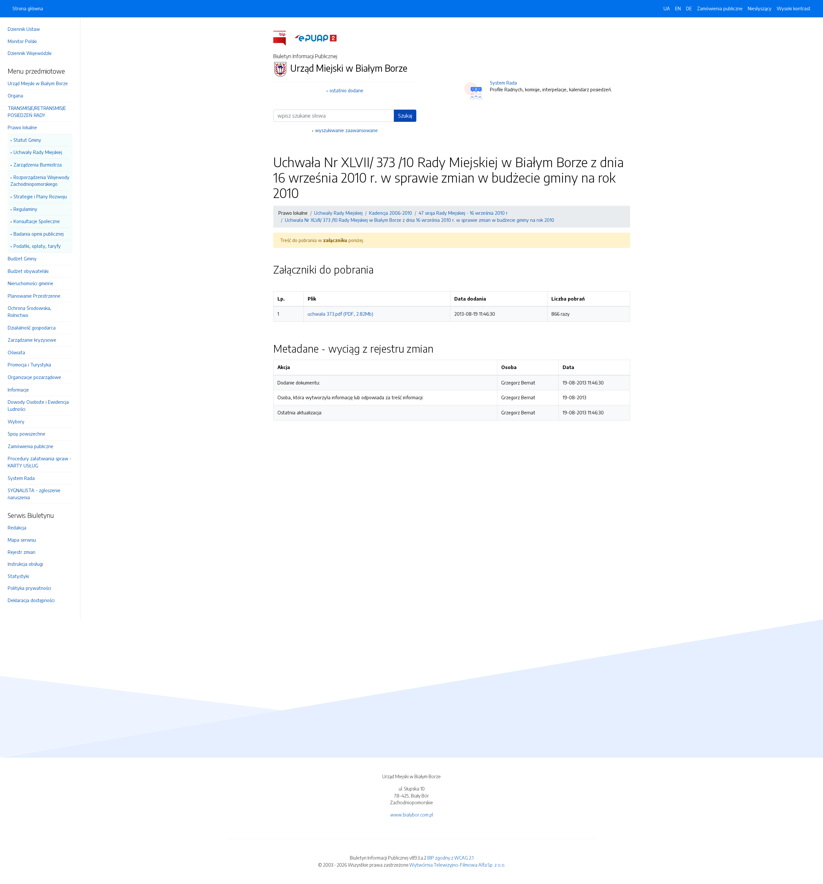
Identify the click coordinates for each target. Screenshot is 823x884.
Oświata (16, 352)
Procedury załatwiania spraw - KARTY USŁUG (39, 462)
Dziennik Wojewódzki (29, 53)
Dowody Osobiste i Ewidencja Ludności (38, 405)
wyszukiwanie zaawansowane (346, 130)
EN (678, 8)
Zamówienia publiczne (30, 446)
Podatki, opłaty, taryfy (37, 246)
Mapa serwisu (22, 540)
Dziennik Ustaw (24, 29)
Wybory (16, 421)
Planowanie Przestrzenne (34, 296)
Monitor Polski (22, 41)
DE (689, 8)
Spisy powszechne (26, 434)
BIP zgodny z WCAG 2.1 (450, 858)
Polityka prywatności (29, 588)
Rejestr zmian (21, 552)
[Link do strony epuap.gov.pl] (316, 38)
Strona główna (28, 8)
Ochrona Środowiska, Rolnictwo (29, 311)
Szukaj (405, 116)
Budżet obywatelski (28, 271)
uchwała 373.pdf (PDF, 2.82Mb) (340, 314)
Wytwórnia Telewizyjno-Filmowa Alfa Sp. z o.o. (457, 865)
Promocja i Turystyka (29, 364)
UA (667, 8)
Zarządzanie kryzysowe (32, 340)
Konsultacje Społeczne (37, 221)
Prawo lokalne (22, 127)
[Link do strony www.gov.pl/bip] (283, 38)
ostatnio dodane (346, 90)
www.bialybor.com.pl (411, 814)
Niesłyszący (760, 8)
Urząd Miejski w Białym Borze (38, 83)
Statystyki (18, 576)
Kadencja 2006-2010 (390, 213)
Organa (15, 95)
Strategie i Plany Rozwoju (40, 196)
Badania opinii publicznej (39, 234)
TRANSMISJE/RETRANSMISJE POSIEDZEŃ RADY (37, 111)
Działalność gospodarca (32, 327)
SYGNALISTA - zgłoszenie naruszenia (34, 493)
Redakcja (17, 527)
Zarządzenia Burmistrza (38, 164)
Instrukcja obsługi (25, 564)
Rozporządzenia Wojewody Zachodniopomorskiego (39, 180)
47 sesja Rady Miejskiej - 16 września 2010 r (463, 213)
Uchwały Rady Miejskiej (38, 152)
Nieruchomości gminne (30, 283)
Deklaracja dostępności (31, 600)
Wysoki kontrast (793, 8)
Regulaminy (25, 209)
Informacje (18, 389)
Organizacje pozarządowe (34, 377)
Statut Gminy (27, 140)
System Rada (21, 478)
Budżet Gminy (22, 258)
